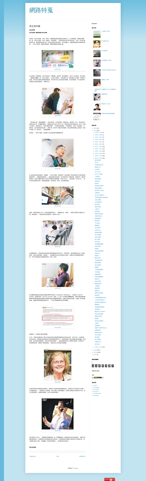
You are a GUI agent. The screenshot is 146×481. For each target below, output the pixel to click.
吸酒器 (96, 248)
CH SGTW (96, 389)
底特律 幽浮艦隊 (99, 251)
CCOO (95, 385)
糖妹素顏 (97, 288)
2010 (95, 354)
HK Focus (96, 391)
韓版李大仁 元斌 (106, 104)
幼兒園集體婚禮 (99, 244)
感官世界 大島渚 (99, 190)
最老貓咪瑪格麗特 (99, 307)
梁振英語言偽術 (99, 213)
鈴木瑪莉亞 (98, 227)
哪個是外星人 (98, 283)
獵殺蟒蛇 (97, 225)
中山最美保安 (98, 202)
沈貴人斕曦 (98, 200)
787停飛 (97, 169)
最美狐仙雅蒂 (98, 232)
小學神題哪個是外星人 (101, 297)
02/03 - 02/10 (98, 151)
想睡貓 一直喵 (105, 79)
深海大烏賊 (98, 281)
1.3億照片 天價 (105, 31)
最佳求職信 (98, 160)
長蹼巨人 (97, 255)
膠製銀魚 (97, 304)
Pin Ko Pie (98, 172)
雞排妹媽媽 (98, 262)
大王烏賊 (97, 223)
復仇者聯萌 (98, 265)
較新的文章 (33, 456)
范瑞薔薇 (97, 325)
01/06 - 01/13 (98, 347)
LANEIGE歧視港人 (100, 300)
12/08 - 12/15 (98, 132)
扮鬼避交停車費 (99, 185)
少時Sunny (98, 230)
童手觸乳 (97, 337)
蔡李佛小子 (98, 167)
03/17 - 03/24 (98, 139)
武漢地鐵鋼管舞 (99, 276)
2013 (95, 130)
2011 (95, 352)
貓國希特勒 (104, 94)
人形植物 (97, 176)
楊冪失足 (97, 290)
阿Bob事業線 (98, 188)
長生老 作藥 (57, 69)
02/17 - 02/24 (98, 146)
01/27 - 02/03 (98, 153)
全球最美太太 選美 (106, 60)
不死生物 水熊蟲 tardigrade (109, 70)
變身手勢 (97, 220)
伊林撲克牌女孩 (99, 165)
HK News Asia (97, 393)
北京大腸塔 (98, 335)
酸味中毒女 (98, 258)
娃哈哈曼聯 (98, 237)
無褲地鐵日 (98, 274)
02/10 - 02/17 (98, 149)
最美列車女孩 (98, 332)
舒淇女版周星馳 (99, 314)
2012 (95, 350)
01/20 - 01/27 (98, 156)
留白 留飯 (97, 239)
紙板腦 (96, 318)
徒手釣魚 (97, 241)
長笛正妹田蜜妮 (99, 321)
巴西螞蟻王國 (98, 260)
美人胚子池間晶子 (99, 195)
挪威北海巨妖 (98, 316)
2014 (95, 128)
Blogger (76, 468)
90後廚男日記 (98, 216)
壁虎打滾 (97, 253)
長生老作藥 (98, 206)
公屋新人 (97, 209)
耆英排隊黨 (98, 179)
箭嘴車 (96, 267)
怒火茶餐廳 (98, 234)
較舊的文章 (82, 456)
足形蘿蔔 (97, 309)
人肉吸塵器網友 (99, 269)
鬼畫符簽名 (98, 330)
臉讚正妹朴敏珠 (99, 293)
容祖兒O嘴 (98, 246)
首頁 (57, 456)
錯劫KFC (97, 279)
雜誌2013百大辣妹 (100, 311)
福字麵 (96, 183)
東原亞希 (97, 344)
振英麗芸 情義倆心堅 (100, 302)
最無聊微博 (98, 218)
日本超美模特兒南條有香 (101, 197)
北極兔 (96, 323)
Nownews (96, 395)
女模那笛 (97, 192)
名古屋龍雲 (104, 50)
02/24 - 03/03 (98, 144)
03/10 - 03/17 (98, 142)
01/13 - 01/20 (98, 158)
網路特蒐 (41, 10)
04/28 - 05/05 (98, 135)
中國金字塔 (98, 342)
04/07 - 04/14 (98, 137)
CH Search (96, 387)
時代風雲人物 (105, 41)
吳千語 (96, 162)
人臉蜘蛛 (97, 286)
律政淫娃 (97, 181)
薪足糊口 (97, 295)
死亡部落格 (98, 339)
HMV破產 (97, 272)
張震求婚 (97, 211)
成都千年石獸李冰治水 (101, 328)
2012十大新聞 (98, 174)
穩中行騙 (97, 204)
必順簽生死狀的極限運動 (108, 113)
